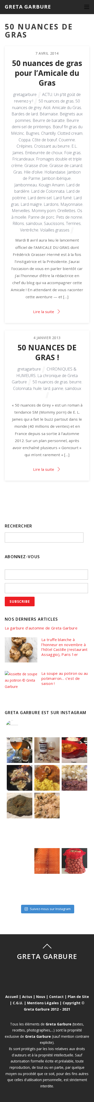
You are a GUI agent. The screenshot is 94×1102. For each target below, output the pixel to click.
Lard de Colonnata (47, 191)
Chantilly (48, 133)
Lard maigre (31, 204)
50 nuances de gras (56, 101)
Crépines (24, 146)
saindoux (34, 223)
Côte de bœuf (44, 140)
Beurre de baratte (49, 120)
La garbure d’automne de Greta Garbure (41, 628)
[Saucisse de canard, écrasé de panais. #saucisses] (47, 833)
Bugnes (32, 133)
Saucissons (54, 223)
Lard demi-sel (40, 198)
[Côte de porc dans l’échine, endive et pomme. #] (19, 833)
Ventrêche (29, 230)
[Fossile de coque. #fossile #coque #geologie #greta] (19, 805)
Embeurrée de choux (43, 152)
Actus (27, 996)
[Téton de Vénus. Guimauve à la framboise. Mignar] (19, 888)
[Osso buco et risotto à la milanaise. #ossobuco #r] (47, 778)
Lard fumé (62, 198)
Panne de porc (41, 217)
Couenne (67, 140)
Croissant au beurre (52, 146)
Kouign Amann (51, 185)
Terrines (73, 223)
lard (46, 388)
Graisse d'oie (36, 165)
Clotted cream (69, 133)
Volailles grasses (54, 230)
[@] (19, 726)
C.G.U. (18, 1002)
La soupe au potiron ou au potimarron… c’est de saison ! (64, 678)
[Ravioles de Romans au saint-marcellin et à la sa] (47, 805)
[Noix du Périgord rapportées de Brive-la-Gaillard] (74, 861)
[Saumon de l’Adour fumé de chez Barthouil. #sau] (47, 861)
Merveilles (21, 210)
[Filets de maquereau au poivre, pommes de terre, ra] (74, 778)
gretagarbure (25, 94)
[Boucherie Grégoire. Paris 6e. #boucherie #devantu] (47, 888)
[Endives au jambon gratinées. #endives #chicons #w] (74, 833)
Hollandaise (54, 172)
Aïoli (46, 107)
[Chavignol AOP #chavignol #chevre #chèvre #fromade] (74, 888)
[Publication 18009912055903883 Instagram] (47, 750)
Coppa (24, 140)
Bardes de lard (25, 114)
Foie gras (72, 152)
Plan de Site (78, 996)
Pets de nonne (69, 217)
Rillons (18, 223)
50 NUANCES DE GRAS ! (47, 352)
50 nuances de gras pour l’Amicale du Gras (47, 73)
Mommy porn (44, 210)
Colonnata (22, 388)
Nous (40, 996)
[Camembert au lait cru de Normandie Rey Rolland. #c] (19, 861)
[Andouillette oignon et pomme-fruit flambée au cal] (19, 778)
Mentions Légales (43, 1002)
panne (57, 388)
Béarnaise (49, 114)
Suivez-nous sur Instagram (50, 909)
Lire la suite (43, 311)
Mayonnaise (71, 204)
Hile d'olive (33, 172)
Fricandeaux (23, 159)
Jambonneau (25, 185)
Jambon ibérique (56, 178)
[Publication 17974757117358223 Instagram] (19, 750)
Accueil (11, 996)
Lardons (51, 204)
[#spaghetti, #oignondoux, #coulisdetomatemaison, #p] (74, 805)
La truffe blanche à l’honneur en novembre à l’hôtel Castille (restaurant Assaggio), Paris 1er (64, 647)
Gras (17, 172)
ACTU (47, 94)
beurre (75, 382)
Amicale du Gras (66, 107)
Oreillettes (66, 210)
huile (37, 388)
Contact (56, 996)
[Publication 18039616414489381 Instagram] (74, 750)
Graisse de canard (65, 165)
